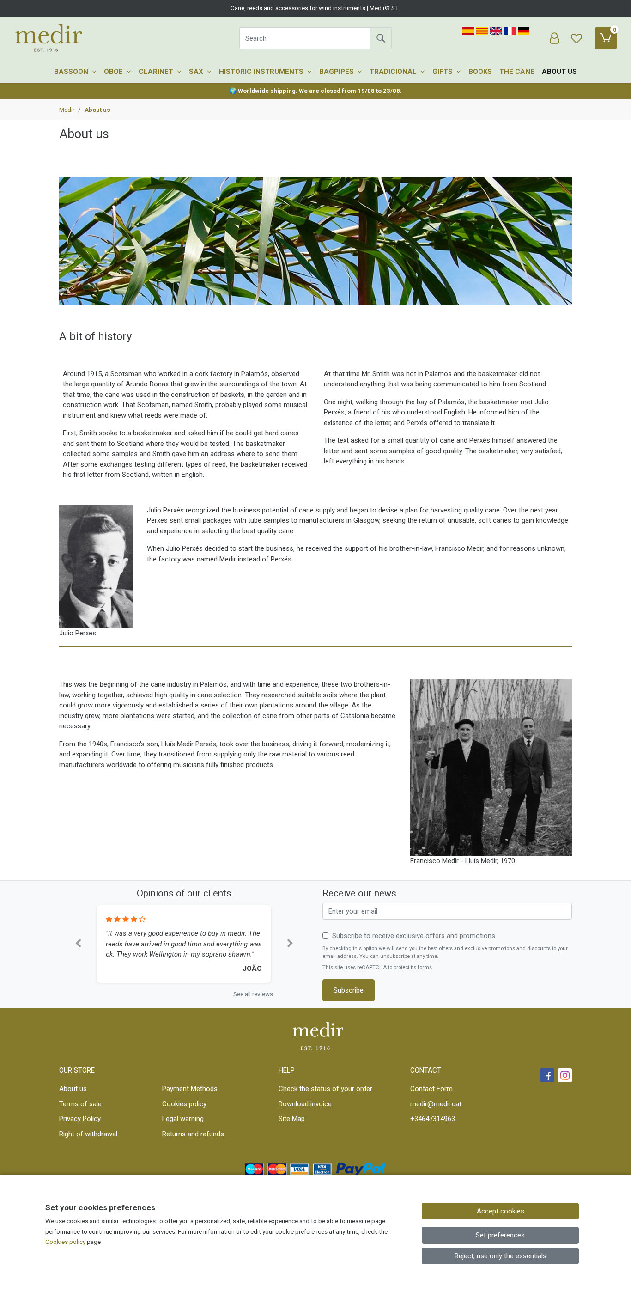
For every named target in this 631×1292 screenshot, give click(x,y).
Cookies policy (184, 1104)
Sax (197, 71)
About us (559, 71)
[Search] (381, 38)
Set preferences (500, 1235)
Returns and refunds (193, 1134)
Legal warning (183, 1119)
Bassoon (72, 71)
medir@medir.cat (435, 1104)
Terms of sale (80, 1104)
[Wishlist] (576, 38)
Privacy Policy (80, 1119)
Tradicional (394, 71)
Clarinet (157, 71)
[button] (78, 944)
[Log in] (554, 38)
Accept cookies (500, 1211)
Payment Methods (190, 1089)
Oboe (114, 71)
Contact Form (431, 1089)
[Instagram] (565, 1075)
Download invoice (305, 1104)
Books (480, 71)
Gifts (443, 71)
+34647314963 (432, 1119)
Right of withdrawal (88, 1134)
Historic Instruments (262, 71)
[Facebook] (547, 1075)
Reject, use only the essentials (500, 1256)
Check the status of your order (325, 1089)
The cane (516, 71)
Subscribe (349, 990)
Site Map (292, 1119)
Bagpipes (337, 71)
